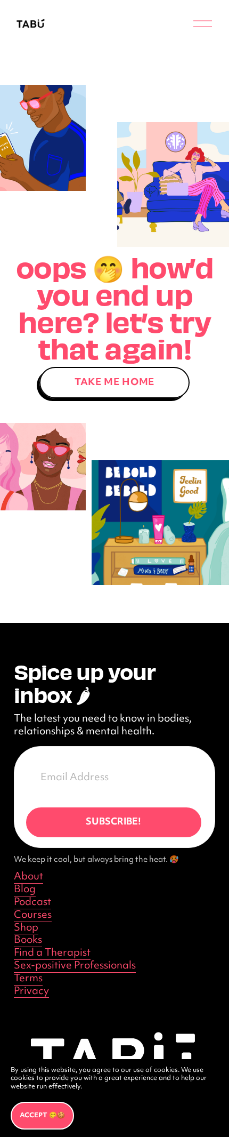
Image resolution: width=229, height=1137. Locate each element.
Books (28, 940)
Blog (25, 890)
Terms (28, 979)
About (28, 877)
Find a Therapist (52, 953)
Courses (33, 915)
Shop (26, 928)
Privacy (31, 992)
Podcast (32, 902)
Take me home (114, 383)
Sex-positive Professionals (75, 966)
